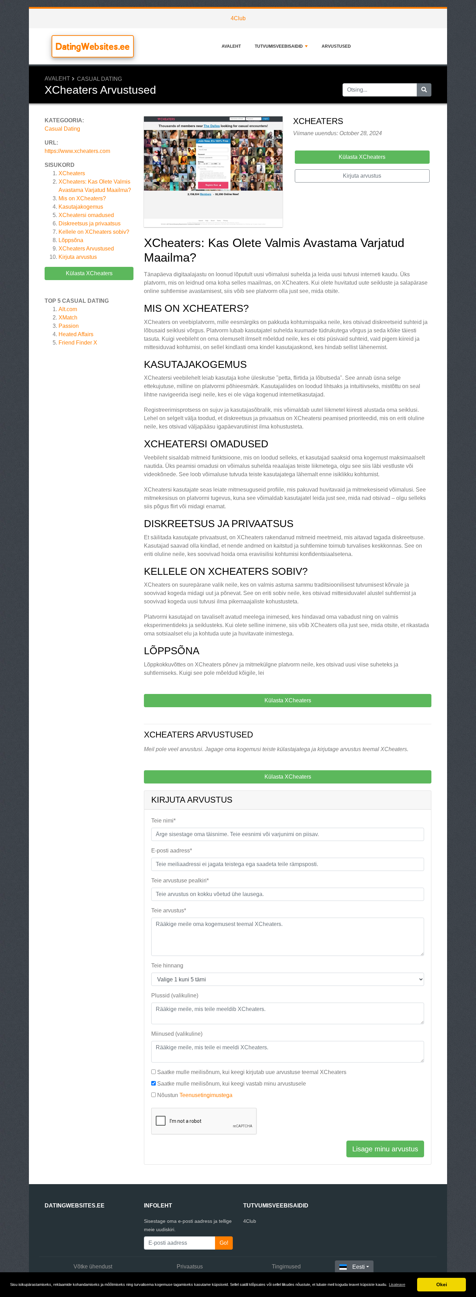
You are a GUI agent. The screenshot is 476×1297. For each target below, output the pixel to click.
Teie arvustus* (168, 910)
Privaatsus (190, 1266)
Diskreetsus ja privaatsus (90, 223)
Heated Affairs (76, 334)
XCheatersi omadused (86, 215)
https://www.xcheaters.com (77, 151)
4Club (238, 18)
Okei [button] (441, 1284)
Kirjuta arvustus (78, 257)
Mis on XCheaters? (82, 198)
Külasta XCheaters (89, 273)
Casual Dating (99, 79)
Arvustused (336, 46)
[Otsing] (424, 89)
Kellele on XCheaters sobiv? (94, 232)
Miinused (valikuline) (176, 1034)
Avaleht (231, 46)
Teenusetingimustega (205, 1095)
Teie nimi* (163, 821)
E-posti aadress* (171, 851)
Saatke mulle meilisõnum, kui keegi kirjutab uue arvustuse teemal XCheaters (251, 1072)
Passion (69, 326)
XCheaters (72, 173)
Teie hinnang (167, 965)
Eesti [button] (358, 1267)
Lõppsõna (71, 240)
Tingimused (286, 1266)
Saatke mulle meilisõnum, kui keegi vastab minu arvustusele (231, 1084)
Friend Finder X (78, 343)
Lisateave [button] (397, 1284)
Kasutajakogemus (81, 207)
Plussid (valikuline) (174, 995)
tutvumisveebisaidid (279, 46)
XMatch (68, 318)
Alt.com (68, 309)
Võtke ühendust (93, 1266)
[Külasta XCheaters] (213, 173)
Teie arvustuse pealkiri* (180, 880)
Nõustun (194, 1095)
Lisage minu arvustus (385, 1149)
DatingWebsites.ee (93, 46)
